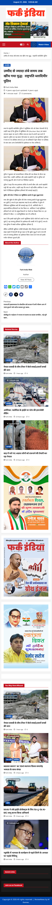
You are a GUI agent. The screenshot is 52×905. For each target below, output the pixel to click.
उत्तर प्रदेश (9, 760)
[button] (3, 44)
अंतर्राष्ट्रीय (7, 65)
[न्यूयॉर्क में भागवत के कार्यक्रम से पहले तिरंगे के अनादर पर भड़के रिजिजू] (26, 834)
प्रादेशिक (16, 760)
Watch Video (43, 44)
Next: (25, 315)
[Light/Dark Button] (22, 44)
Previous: (25, 304)
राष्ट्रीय (8, 803)
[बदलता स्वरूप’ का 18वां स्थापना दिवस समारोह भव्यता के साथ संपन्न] (26, 748)
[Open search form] (28, 44)
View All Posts (26, 279)
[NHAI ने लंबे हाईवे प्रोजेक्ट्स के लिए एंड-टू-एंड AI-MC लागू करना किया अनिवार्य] (26, 791)
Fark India (8, 373)
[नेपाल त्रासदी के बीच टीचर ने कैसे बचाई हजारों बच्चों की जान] (26, 348)
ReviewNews (40, 899)
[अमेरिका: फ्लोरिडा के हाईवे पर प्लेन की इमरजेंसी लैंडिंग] (26, 392)
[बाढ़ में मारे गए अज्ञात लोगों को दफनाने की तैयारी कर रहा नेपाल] (26, 435)
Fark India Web (12, 87)
